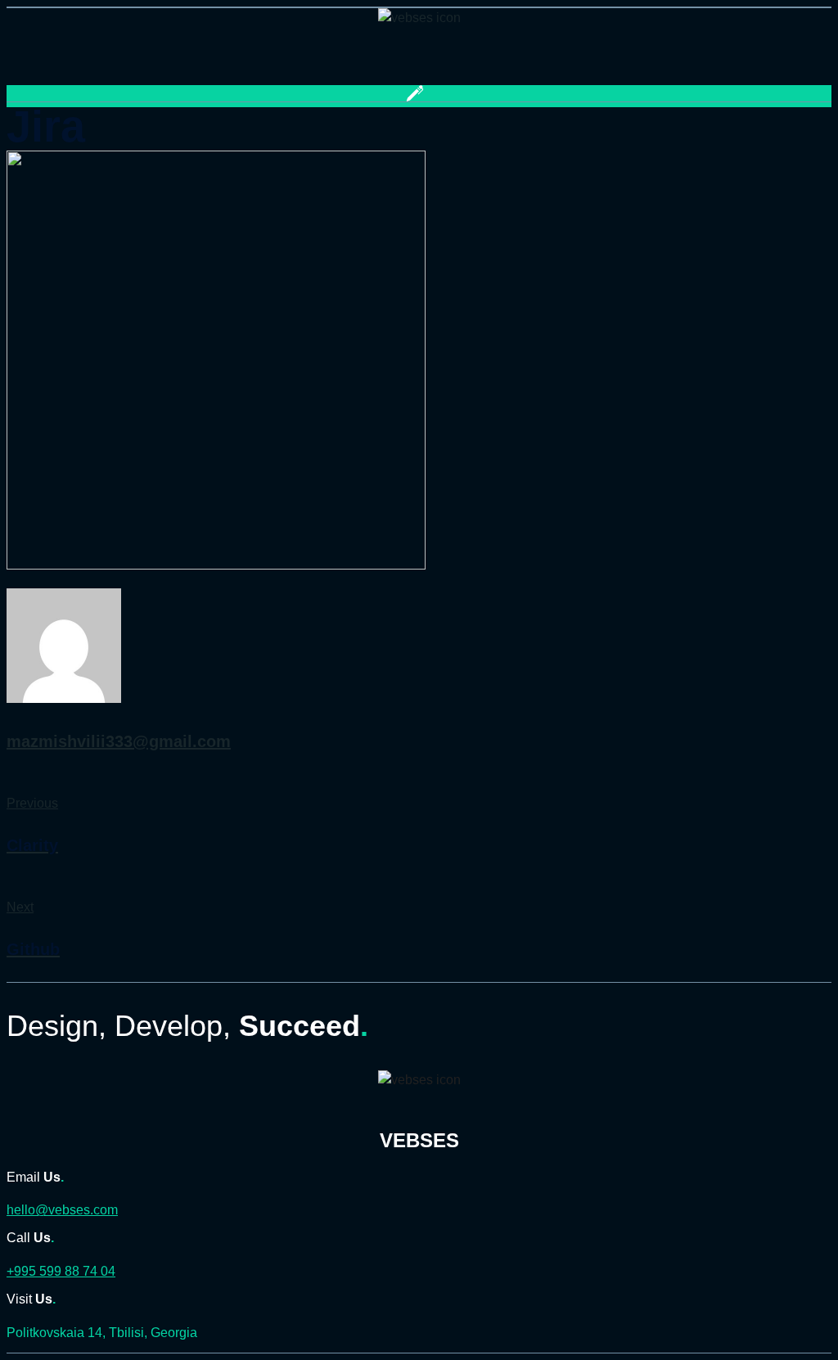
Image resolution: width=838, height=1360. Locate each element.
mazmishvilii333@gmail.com (119, 741)
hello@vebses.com (62, 1210)
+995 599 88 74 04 (61, 1271)
